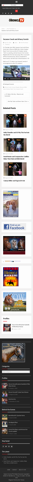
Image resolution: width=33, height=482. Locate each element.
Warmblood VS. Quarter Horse (17, 415)
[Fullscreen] (28, 79)
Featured (7, 44)
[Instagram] (8, 13)
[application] (16, 72)
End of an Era (12, 399)
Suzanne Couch (19, 89)
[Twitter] (5, 13)
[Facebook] (3, 13)
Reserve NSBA (23, 87)
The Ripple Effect (13, 422)
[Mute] (25, 79)
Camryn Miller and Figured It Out (14, 181)
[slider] (15, 78)
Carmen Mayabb (15, 87)
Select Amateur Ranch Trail (9, 89)
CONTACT (14, 469)
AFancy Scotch (8, 87)
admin (16, 42)
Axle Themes (21, 480)
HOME (8, 469)
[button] (16, 73)
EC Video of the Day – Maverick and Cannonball (14, 95)
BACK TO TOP (22, 469)
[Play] (5, 79)
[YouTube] (11, 13)
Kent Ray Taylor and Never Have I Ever (17, 101)
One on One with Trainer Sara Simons (18, 392)
